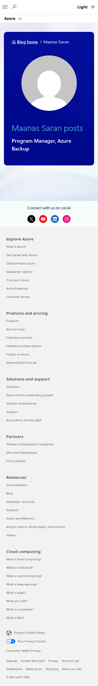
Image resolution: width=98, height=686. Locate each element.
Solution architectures (21, 403)
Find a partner (16, 461)
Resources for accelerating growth (29, 395)
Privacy (53, 661)
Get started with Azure (21, 255)
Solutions (12, 387)
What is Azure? (16, 247)
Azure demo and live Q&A (23, 420)
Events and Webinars (20, 518)
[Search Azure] (14, 7)
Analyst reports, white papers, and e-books (35, 527)
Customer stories (18, 297)
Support (12, 412)
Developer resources (20, 502)
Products (12, 321)
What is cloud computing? (24, 559)
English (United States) (29, 633)
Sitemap (11, 661)
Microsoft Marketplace (21, 452)
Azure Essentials (17, 288)
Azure (10, 18)
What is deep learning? (21, 584)
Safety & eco (34, 669)
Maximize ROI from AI (21, 363)
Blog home (27, 41)
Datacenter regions (19, 272)
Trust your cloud (17, 280)
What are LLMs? (17, 601)
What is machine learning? (24, 576)
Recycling (52, 669)
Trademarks (14, 669)
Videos (10, 535)
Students (12, 510)
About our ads (72, 669)
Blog (9, 493)
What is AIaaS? (16, 593)
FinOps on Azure (17, 354)
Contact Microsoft (33, 661)
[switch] (93, 7)
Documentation (16, 485)
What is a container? (20, 609)
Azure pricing (15, 329)
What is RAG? (15, 618)
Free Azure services (19, 337)
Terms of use (70, 661)
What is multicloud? (19, 567)
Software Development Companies (30, 444)
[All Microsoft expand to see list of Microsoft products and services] (5, 5)
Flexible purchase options (23, 346)
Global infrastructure (20, 263)
